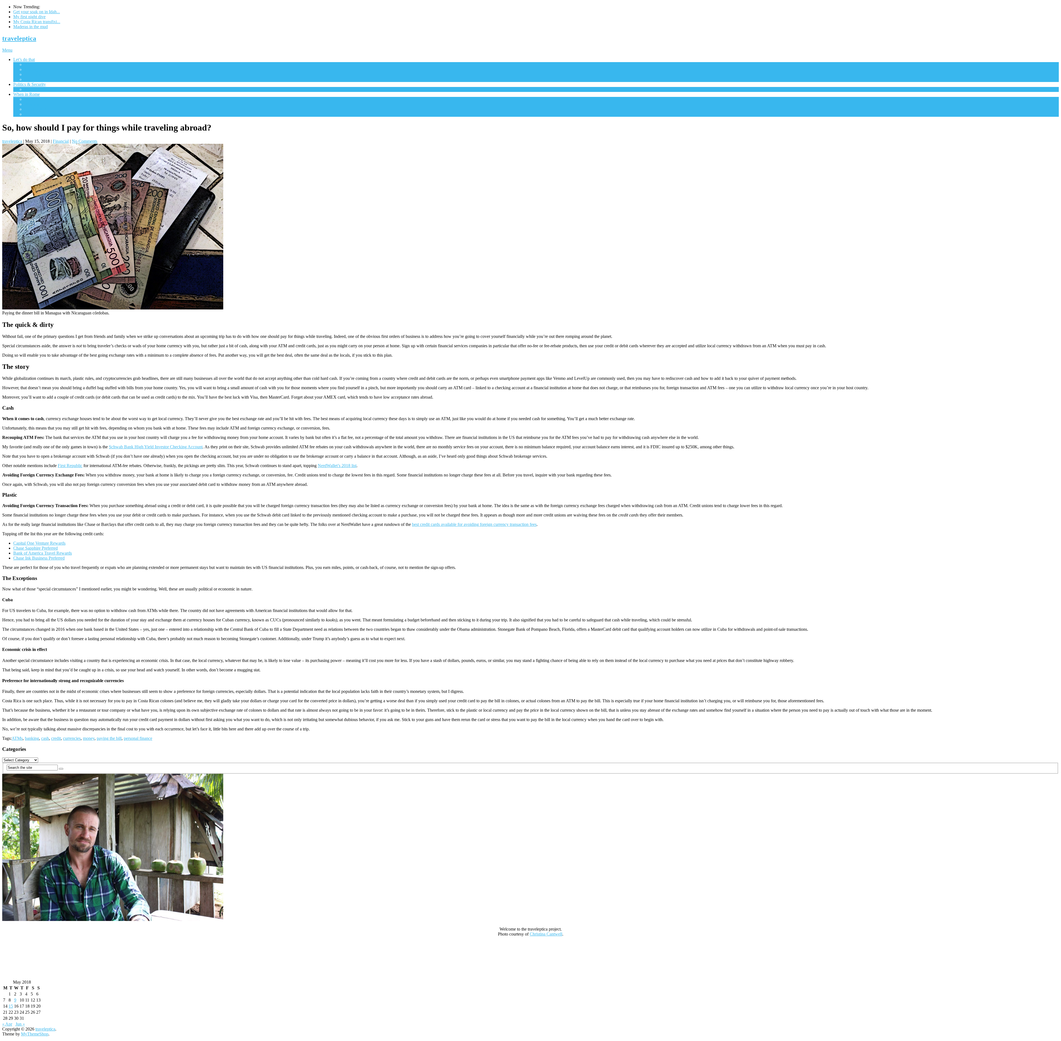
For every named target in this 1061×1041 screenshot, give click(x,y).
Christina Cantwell (546, 934)
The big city (34, 69)
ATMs (17, 738)
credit (56, 738)
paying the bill (109, 738)
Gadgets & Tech (38, 109)
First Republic (70, 465)
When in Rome (26, 94)
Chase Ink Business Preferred (39, 558)
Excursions (34, 79)
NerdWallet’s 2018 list (337, 465)
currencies (72, 738)
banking (32, 738)
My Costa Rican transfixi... (36, 21)
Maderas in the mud (30, 26)
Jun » (20, 1024)
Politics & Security (29, 84)
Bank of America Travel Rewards (42, 553)
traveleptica (19, 38)
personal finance (138, 738)
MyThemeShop (34, 1034)
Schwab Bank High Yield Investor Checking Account (156, 446)
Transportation (36, 114)
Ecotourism (34, 74)
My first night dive (29, 16)
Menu (7, 50)
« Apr (7, 1024)
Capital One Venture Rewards (39, 543)
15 (11, 1006)
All (27, 64)
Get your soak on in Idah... (36, 11)
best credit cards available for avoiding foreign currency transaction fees (474, 524)
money (88, 738)
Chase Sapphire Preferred (35, 548)
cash (45, 738)
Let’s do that (24, 59)
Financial (32, 104)
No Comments (84, 141)
